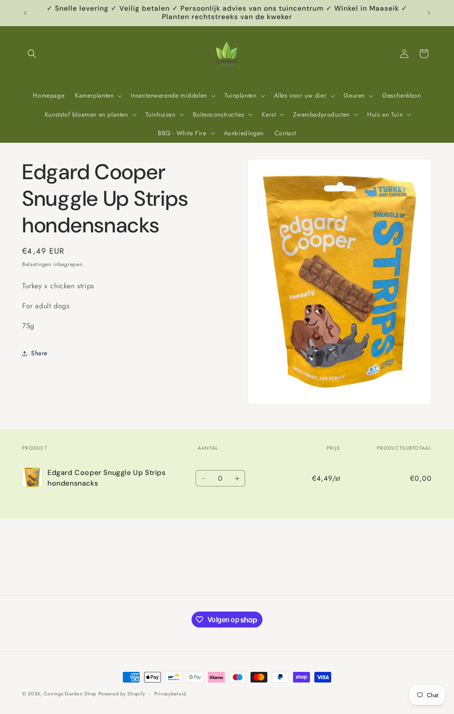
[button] (32, 53)
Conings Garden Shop (70, 693)
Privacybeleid (170, 693)
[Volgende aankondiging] (428, 12)
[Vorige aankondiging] (25, 12)
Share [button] (39, 353)
